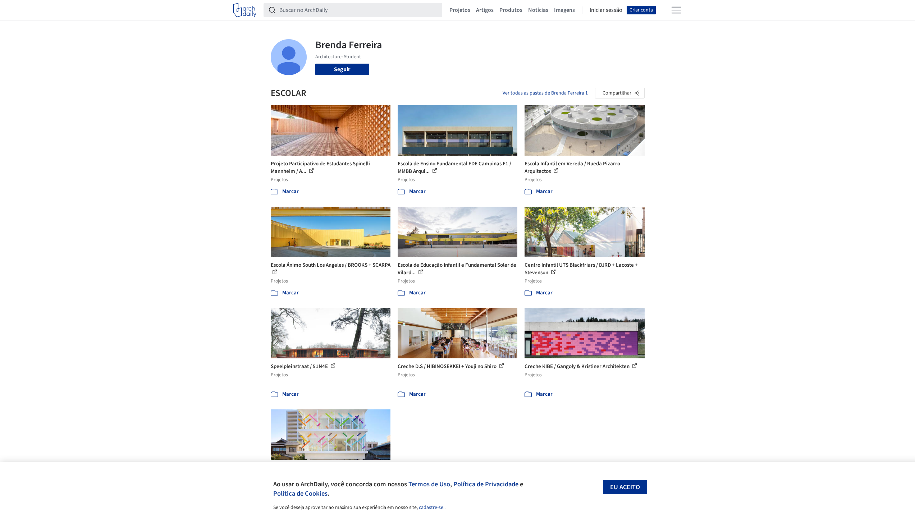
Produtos (510, 10)
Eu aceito (625, 487)
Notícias (538, 10)
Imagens (564, 10)
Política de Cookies (300, 493)
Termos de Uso (429, 484)
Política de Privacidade (485, 484)
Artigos (485, 10)
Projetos (459, 10)
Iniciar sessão (606, 10)
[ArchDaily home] (244, 10)
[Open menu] (676, 10)
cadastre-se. (431, 507)
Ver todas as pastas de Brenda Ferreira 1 (545, 93)
